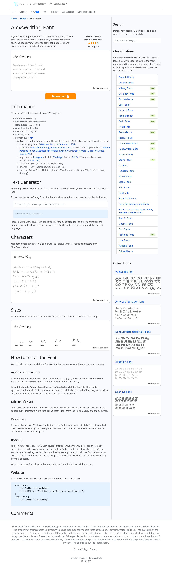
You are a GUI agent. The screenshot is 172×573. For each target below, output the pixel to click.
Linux (58, 144)
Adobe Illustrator (37, 150)
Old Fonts (123, 165)
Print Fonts (124, 126)
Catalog (23, 11)
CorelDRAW (25, 153)
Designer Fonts (126, 93)
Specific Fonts (126, 218)
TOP (45, 11)
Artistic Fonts (125, 176)
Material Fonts (126, 223)
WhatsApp (58, 157)
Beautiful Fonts (126, 77)
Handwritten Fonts (128, 148)
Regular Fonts (126, 115)
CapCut (75, 157)
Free (13, 11)
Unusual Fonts (126, 110)
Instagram (38, 157)
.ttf (31, 137)
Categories (38, 3)
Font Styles (124, 229)
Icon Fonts (124, 187)
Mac (52, 144)
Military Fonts (125, 88)
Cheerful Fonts (126, 82)
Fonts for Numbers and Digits (134, 203)
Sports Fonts (125, 159)
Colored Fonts (126, 251)
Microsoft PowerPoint (58, 150)
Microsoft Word (78, 150)
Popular (54, 11)
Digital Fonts (125, 181)
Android (66, 144)
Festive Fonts (125, 132)
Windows (44, 144)
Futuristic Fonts (126, 170)
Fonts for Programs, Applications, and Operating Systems (136, 211)
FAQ (50, 3)
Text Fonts (124, 192)
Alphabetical (68, 11)
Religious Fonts (126, 234)
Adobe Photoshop (40, 147)
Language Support (86, 11)
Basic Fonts (124, 121)
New (34, 11)
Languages (59, 3)
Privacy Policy (80, 549)
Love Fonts (124, 240)
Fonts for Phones (127, 198)
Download (59, 96)
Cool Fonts (124, 104)
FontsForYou (24, 4)
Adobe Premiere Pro (61, 147)
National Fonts (126, 245)
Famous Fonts (126, 99)
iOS (73, 144)
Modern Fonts (126, 154)
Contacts (93, 549)
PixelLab (34, 160)
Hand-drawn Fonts (128, 143)
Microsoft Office (95, 150)
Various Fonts (126, 137)
